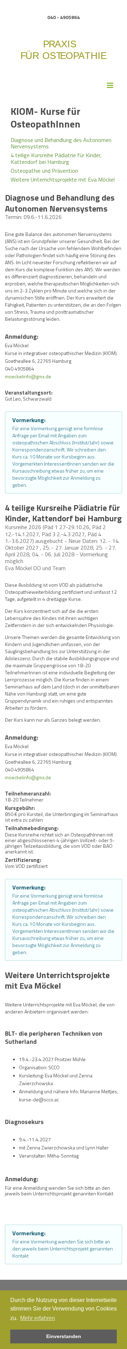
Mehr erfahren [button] (37, 1318)
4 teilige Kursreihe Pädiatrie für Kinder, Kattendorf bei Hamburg (56, 158)
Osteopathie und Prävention (44, 170)
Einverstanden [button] (63, 1336)
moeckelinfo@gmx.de (28, 376)
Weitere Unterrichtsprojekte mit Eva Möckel (63, 179)
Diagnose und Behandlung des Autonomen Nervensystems (61, 143)
